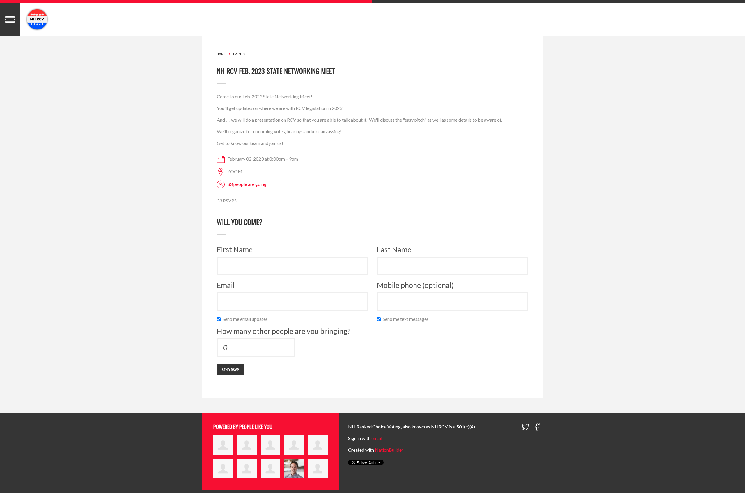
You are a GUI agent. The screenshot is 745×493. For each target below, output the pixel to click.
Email (226, 285)
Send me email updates (246, 319)
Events (239, 54)
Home (221, 54)
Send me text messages (407, 319)
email (376, 438)
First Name (235, 249)
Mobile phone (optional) (415, 285)
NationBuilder (389, 450)
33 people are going (247, 184)
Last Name (394, 249)
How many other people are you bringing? (284, 331)
